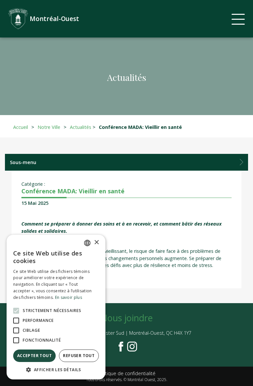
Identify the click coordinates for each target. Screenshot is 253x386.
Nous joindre (126, 318)
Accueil (20, 127)
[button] (56, 369)
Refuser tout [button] (79, 355)
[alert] (56, 307)
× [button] (96, 242)
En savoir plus (68, 297)
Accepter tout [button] (34, 355)
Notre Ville (49, 127)
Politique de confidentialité (126, 373)
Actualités (80, 127)
